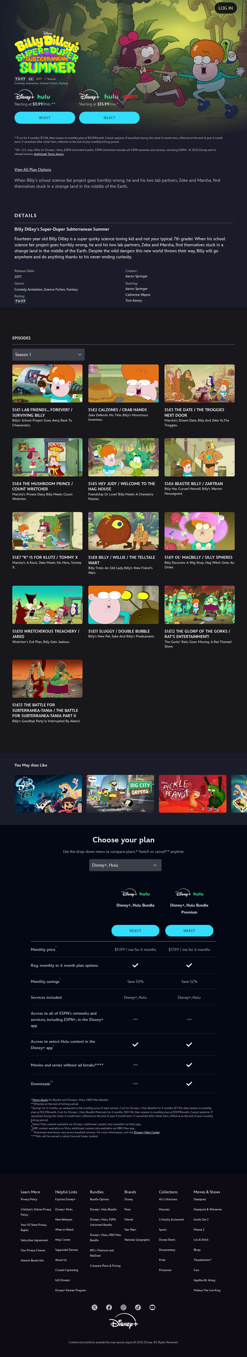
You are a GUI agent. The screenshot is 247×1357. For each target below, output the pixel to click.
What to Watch (64, 1229)
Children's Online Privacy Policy (36, 1212)
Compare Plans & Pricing (105, 1265)
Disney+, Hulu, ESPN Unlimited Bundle (103, 1222)
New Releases (63, 1219)
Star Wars (130, 1229)
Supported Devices (66, 1250)
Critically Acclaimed (171, 1219)
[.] (94, 1307)
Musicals (164, 1209)
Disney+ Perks (64, 1209)
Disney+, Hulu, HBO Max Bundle (105, 1237)
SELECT (45, 118)
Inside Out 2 (201, 1219)
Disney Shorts (167, 1239)
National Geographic (137, 1239)
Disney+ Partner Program (70, 1290)
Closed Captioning (66, 1270)
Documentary (167, 1250)
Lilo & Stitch (201, 1239)
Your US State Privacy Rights (34, 1227)
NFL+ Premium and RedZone (102, 1253)
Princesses (165, 1270)
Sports (163, 1229)
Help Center (62, 1239)
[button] (71, 1192)
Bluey (197, 1250)
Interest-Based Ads (32, 1260)
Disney (128, 1199)
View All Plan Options (32, 169)
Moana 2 (199, 1229)
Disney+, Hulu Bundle (103, 1209)
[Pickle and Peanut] (192, 794)
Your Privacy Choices (33, 1250)
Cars (196, 1270)
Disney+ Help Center (146, 1132)
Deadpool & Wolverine (208, 1209)
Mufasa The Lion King (207, 1290)
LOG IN (226, 8)
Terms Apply (40, 1100)
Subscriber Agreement (34, 1240)
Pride (162, 1260)
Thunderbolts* (203, 1260)
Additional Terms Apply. (49, 154)
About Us (61, 1260)
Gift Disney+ (62, 1280)
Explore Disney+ (65, 1199)
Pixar (127, 1209)
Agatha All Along (204, 1280)
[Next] (238, 793)
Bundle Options (99, 1199)
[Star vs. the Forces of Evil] (48, 794)
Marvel (128, 1219)
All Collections (168, 1199)
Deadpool (200, 1199)
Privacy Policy (29, 1199)
